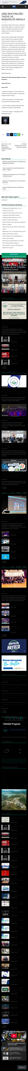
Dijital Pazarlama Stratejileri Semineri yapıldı (12, 446)
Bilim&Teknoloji (5, 386)
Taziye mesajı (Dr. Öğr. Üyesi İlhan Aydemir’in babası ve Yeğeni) (13, 168)
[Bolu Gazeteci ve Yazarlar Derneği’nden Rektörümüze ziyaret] (14, 280)
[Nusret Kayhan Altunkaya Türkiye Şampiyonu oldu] (5, 621)
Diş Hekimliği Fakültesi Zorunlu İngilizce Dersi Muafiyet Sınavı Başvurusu (18, 920)
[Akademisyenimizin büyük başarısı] (14, 410)
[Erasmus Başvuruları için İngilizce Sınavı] (5, 936)
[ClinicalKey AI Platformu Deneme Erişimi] (5, 1021)
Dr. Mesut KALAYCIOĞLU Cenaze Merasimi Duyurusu (20, 145)
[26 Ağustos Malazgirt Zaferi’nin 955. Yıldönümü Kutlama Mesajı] (5, 873)
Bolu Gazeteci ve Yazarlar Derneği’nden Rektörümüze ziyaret (17, 880)
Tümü (12, 492)
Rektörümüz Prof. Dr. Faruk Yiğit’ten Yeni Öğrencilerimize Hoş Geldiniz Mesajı (18, 981)
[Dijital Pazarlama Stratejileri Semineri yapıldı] (14, 437)
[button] (2, 7)
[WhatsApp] (18, 134)
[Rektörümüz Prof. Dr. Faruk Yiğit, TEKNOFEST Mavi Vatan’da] (8, 288)
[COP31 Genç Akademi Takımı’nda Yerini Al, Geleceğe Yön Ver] (5, 888)
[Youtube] (21, 719)
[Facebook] (8, 134)
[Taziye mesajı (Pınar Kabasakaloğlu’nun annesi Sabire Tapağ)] (5, 858)
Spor (3, 566)
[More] (22, 134)
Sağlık (4, 492)
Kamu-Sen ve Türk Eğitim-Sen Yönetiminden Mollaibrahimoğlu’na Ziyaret (7, 147)
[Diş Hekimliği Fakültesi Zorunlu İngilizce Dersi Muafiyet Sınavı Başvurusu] (5, 920)
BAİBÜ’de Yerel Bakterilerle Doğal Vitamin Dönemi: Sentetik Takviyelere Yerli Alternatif (13, 475)
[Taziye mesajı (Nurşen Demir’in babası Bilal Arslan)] (5, 362)
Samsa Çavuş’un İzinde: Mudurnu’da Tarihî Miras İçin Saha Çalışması (17, 998)
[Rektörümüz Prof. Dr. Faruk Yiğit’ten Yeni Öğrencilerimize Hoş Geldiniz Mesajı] (5, 981)
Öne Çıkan (18, 492)
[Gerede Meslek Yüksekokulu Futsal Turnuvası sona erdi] (14, 579)
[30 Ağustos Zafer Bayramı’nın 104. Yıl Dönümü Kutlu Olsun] (5, 355)
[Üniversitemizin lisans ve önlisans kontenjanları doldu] (5, 974)
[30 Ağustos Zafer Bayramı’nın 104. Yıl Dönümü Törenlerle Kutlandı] (14, 266)
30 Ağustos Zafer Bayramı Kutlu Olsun (12, 213)
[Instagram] (12, 719)
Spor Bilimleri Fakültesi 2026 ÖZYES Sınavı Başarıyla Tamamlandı (17, 966)
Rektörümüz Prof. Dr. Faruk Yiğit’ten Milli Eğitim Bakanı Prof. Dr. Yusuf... (18, 958)
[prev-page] (3, 367)
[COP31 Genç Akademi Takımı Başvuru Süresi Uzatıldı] (5, 865)
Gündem (5, 262)
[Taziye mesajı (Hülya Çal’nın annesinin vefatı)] (5, 1014)
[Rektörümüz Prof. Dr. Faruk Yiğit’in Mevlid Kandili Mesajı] (5, 896)
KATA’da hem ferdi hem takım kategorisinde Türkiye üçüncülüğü (18, 613)
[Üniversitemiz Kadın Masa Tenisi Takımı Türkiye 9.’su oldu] (5, 606)
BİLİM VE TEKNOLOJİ (8, 372)
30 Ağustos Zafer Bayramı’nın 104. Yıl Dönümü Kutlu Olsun (13, 181)
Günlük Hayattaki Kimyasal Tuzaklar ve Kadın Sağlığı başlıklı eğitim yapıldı (18, 548)
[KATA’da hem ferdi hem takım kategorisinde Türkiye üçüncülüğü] (5, 613)
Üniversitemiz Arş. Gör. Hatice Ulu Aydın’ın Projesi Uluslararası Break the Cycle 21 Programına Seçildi (14, 391)
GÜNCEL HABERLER (8, 298)
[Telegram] (15, 134)
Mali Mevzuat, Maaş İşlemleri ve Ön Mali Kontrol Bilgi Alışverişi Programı (14, 162)
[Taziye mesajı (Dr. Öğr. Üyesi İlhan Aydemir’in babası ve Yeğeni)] (5, 339)
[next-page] (5, 367)
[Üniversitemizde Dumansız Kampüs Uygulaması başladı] (5, 556)
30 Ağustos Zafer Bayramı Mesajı (11, 215)
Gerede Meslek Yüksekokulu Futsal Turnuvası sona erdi (12, 590)
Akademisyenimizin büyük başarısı (14, 418)
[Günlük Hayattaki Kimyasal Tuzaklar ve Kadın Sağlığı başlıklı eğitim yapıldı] (5, 549)
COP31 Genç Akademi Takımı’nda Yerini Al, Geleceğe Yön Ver (18, 888)
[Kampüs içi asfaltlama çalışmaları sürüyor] (5, 951)
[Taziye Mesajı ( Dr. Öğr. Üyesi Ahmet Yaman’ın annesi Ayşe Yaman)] (5, 913)
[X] (11, 134)
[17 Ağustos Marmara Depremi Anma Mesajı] (5, 1006)
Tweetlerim (4, 200)
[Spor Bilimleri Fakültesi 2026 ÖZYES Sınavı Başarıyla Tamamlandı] (5, 966)
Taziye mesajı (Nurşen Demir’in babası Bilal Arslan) (12, 188)
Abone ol (22, 1067)
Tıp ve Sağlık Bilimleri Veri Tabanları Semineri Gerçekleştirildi (11, 517)
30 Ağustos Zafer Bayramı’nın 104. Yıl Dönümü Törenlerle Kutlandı (13, 175)
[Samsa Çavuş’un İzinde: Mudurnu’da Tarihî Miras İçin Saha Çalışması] (5, 998)
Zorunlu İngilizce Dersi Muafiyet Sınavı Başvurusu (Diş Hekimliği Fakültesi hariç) (18, 928)
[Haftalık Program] (14, 729)
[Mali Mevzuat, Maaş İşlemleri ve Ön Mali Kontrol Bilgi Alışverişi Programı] (14, 310)
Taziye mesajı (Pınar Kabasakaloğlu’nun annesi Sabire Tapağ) (17, 857)
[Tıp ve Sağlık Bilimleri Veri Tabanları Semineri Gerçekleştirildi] (14, 505)
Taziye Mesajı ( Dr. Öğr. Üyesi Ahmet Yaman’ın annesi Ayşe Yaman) (18, 912)
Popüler (24, 492)
